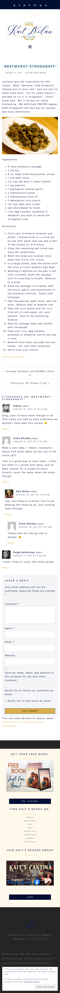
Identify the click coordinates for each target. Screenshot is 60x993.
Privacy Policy (37, 938)
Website (10, 655)
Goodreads (30, 842)
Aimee (17, 405)
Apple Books (30, 821)
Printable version (13, 357)
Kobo (30, 824)
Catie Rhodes (22, 438)
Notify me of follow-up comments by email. (29, 692)
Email (9, 641)
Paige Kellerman (24, 552)
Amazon (30, 817)
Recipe (42, 73)
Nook (30, 828)
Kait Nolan (23, 491)
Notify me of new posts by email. (30, 700)
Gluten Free (31, 73)
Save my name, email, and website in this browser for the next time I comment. (29, 676)
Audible (30, 838)
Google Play (30, 831)
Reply (5, 428)
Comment (12, 604)
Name (10, 628)
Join (30, 897)
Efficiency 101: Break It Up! (29, 383)
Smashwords (30, 835)
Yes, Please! (30, 801)
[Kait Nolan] (30, 26)
